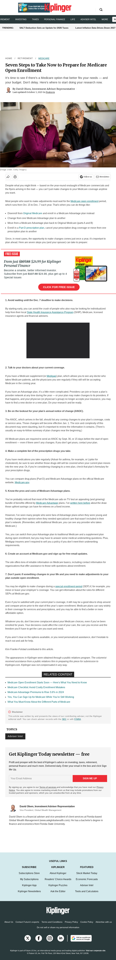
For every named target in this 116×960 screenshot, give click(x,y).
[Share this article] (8, 176)
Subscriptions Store (29, 876)
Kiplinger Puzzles (57, 888)
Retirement (25, 58)
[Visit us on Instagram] (49, 941)
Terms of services (48, 787)
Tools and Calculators (86, 894)
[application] (58, 340)
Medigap (51, 376)
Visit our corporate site (95, 954)
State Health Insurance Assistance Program (50, 312)
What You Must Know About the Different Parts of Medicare (39, 702)
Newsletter (104, 177)
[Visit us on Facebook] (38, 941)
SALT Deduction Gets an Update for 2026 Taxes (43, 28)
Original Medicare (32, 213)
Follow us (88, 177)
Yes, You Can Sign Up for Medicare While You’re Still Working (41, 697)
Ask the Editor (57, 894)
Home (8, 58)
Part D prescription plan (31, 228)
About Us (8, 925)
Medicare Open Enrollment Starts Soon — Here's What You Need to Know (47, 682)
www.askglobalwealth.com (54, 820)
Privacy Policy (71, 925)
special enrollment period (68, 586)
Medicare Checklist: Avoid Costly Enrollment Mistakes (36, 687)
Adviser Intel (88, 19)
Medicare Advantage (47, 503)
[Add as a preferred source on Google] (79, 941)
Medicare (43, 58)
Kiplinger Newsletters (29, 894)
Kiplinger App (29, 888)
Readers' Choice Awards (58, 882)
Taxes (35, 19)
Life (73, 19)
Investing (21, 19)
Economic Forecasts (87, 882)
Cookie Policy (86, 925)
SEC (64, 719)
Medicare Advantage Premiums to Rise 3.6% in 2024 (36, 692)
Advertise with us (104, 925)
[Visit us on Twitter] (27, 941)
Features (50, 92)
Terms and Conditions (52, 925)
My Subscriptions (29, 882)
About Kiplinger (58, 876)
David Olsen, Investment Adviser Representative (45, 88)
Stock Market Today (86, 876)
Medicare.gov (22, 482)
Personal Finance (54, 19)
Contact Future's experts (27, 925)
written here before (80, 503)
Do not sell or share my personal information (58, 930)
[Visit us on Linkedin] (60, 941)
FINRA (77, 719)
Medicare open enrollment (84, 201)
